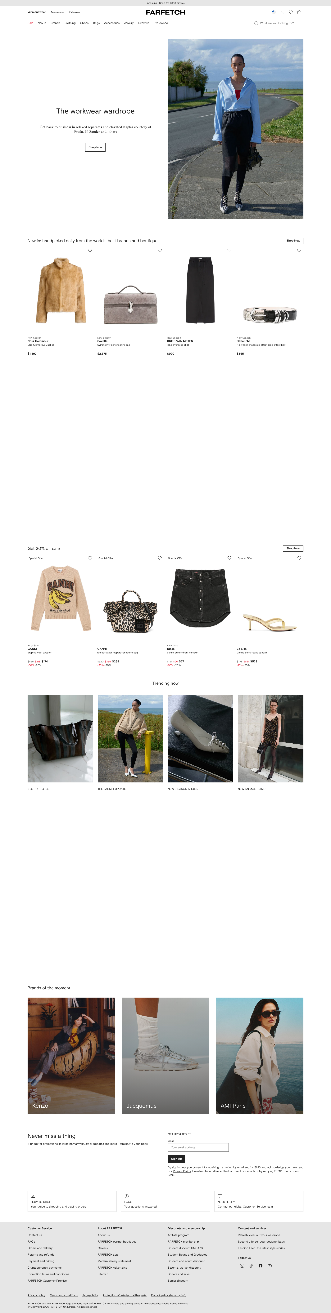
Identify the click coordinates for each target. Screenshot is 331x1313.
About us (104, 1235)
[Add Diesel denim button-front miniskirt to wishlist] (229, 382)
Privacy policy (36, 1295)
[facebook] (260, 1266)
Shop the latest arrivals (171, 3)
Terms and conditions (64, 1295)
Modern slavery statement (114, 1261)
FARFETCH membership (183, 1241)
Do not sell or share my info (168, 1295)
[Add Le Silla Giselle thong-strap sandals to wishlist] (299, 382)
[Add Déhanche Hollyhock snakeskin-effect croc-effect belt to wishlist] (299, 250)
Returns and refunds (41, 1254)
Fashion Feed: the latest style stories (261, 1248)
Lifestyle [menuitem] (143, 22)
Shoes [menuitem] (84, 22)
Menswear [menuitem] (57, 12)
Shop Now (95, 147)
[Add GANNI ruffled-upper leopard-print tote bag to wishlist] (160, 382)
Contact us (35, 1235)
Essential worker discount (184, 1267)
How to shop (41, 849)
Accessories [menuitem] (112, 22)
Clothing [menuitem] (70, 22)
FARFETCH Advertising (112, 1267)
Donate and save (178, 1274)
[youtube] (269, 1266)
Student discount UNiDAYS (185, 1248)
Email (171, 788)
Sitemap (103, 1274)
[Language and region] (274, 12)
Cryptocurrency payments (44, 1267)
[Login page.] (282, 12)
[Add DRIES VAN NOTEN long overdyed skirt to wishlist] (229, 250)
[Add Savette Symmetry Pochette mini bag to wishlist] (160, 250)
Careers (103, 1248)
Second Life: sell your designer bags (261, 1241)
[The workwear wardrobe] (235, 129)
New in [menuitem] (42, 22)
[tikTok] (251, 1266)
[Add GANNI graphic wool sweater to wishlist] (90, 382)
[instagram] (242, 1266)
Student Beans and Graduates (187, 1254)
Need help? (226, 849)
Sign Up (176, 806)
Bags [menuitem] (96, 22)
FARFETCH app (108, 1254)
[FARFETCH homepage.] (165, 12)
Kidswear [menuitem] (74, 12)
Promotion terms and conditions (48, 1274)
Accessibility (90, 1295)
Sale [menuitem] (30, 22)
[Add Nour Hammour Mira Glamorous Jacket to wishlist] (90, 250)
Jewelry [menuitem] (129, 22)
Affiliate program (178, 1235)
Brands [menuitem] (55, 22)
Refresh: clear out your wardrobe (259, 1235)
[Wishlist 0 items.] (291, 12)
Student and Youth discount (186, 1261)
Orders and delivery (40, 1248)
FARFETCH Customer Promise (47, 1280)
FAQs (128, 849)
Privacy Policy (182, 818)
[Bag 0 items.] (299, 12)
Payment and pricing (41, 1261)
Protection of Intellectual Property (125, 1295)
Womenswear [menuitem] (37, 12)
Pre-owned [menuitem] (161, 22)
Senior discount (178, 1280)
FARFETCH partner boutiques (117, 1241)
